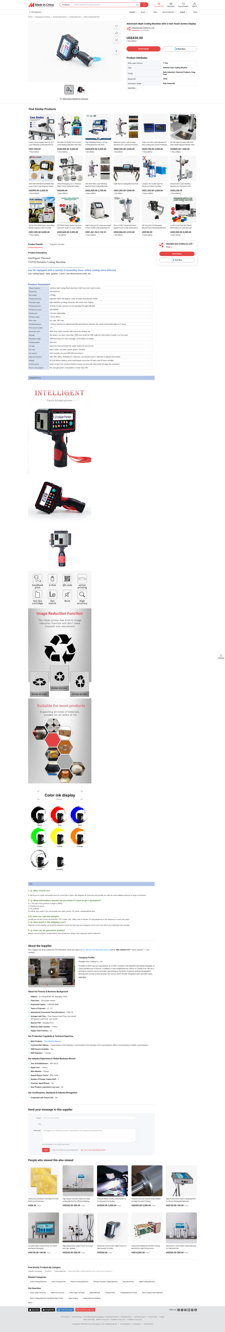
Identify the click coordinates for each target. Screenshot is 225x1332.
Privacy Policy (148, 1324)
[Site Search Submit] (144, 4)
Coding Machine (75, 17)
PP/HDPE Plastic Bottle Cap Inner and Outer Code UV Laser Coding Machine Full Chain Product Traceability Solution (69, 226)
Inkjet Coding (73, 1298)
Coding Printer (110, 1292)
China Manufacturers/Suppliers (94, 1317)
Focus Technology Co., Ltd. (96, 1324)
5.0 (169, 247)
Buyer (143, 12)
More (30, 1302)
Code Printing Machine (38, 1281)
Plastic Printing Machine (79, 1281)
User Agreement (125, 1324)
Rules (195, 12)
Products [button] (65, 4)
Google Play (48, 1310)
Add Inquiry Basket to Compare (75, 99)
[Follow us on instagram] (185, 1310)
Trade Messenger (65, 1310)
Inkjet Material (95, 1292)
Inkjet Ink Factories (57, 1292)
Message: (37, 1130)
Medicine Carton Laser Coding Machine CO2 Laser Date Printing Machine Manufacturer (126, 143)
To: (40, 1124)
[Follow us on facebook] (178, 1310)
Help (155, 12)
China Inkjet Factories (38, 1292)
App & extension (168, 12)
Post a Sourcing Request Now (93, 1150)
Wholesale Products (112, 1317)
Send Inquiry (143, 49)
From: (39, 1118)
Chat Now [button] (181, 49)
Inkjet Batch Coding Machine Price (126, 184)
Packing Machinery (60, 17)
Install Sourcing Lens (86, 1310)
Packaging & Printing (42, 17)
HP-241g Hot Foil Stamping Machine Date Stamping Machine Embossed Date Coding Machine (154, 226)
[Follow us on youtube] (189, 1310)
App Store (34, 1310)
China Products (76, 1317)
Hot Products (65, 1317)
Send (46, 1150)
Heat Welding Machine (53, 1041)
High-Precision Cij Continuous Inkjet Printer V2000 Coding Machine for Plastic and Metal (98, 226)
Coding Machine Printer (128, 1292)
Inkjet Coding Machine (92, 17)
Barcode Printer (128, 1281)
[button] (137, 5)
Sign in (194, 6)
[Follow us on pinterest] (192, 1310)
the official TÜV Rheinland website (96, 950)
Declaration (137, 1324)
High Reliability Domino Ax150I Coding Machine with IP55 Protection (96, 143)
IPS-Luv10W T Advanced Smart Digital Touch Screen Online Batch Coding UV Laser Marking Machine (126, 226)
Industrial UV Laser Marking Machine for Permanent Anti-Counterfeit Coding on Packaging (182, 185)
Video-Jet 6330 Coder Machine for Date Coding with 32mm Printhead (154, 143)
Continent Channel (140, 1317)
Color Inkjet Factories (77, 1292)
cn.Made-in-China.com (135, 1319)
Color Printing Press (58, 1281)
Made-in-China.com (102, 1319)
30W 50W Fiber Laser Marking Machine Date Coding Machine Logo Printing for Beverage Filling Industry (97, 185)
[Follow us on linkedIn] (195, 1310)
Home (30, 17)
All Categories (36, 12)
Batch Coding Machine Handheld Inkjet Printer (46, 1298)
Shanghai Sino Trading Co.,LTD (143, 28)
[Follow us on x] (182, 1310)
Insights (161, 1317)
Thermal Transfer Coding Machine (105, 1281)
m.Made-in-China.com (118, 1319)
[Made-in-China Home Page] (41, 4)
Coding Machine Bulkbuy (92, 1298)
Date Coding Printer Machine (152, 1292)
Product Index (152, 1317)
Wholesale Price (126, 1317)
